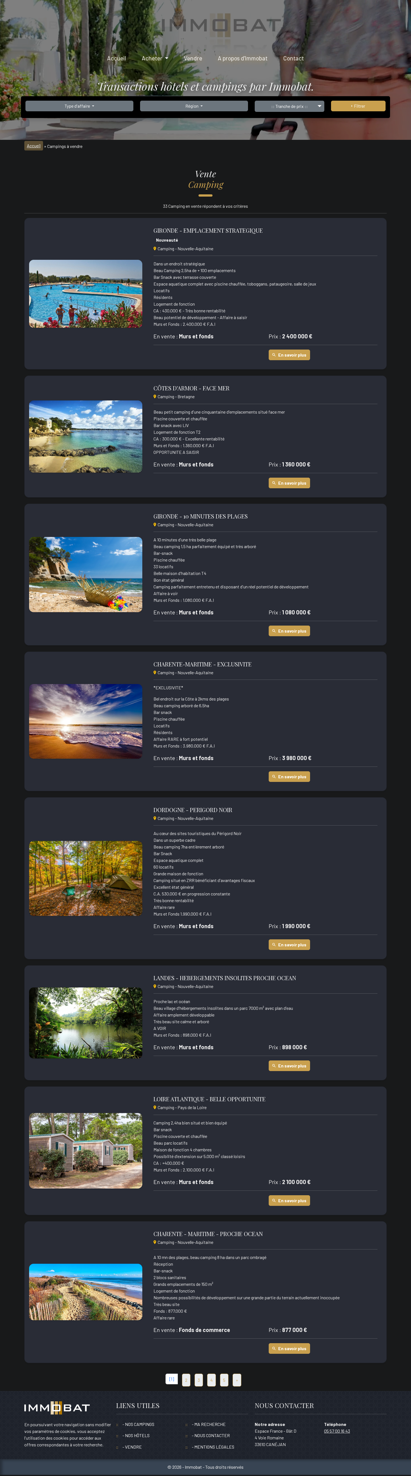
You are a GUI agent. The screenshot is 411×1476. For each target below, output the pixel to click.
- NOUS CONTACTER (211, 1435)
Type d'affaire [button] (78, 106)
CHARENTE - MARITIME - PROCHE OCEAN (208, 1233)
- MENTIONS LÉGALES (213, 1446)
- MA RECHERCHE (209, 1424)
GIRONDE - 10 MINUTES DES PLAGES (200, 516)
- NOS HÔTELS (136, 1435)
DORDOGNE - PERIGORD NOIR (192, 810)
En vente (164, 336)
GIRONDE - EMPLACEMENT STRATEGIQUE (208, 230)
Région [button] (192, 106)
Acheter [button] (153, 58)
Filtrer (358, 106)
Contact (293, 58)
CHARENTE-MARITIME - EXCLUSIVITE (202, 664)
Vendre (193, 58)
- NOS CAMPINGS (138, 1424)
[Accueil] (57, 1410)
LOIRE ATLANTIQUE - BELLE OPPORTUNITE (209, 1099)
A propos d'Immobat (243, 58)
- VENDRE (132, 1446)
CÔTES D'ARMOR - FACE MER (191, 388)
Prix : (275, 336)
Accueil (116, 58)
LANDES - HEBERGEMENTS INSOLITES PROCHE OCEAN (224, 978)
